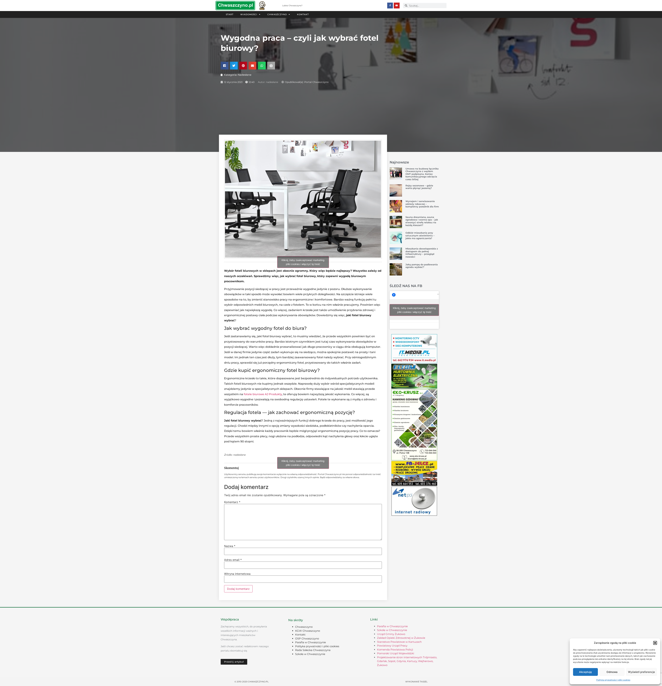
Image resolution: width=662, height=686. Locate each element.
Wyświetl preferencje (641, 672)
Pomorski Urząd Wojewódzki (395, 653)
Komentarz (232, 502)
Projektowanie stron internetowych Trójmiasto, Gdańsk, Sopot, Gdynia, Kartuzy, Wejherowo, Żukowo (407, 661)
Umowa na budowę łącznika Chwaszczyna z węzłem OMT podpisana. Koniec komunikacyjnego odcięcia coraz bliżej (422, 174)
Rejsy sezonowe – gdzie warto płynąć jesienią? (419, 187)
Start (229, 14)
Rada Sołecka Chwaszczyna (312, 650)
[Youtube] (397, 5)
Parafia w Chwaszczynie (310, 642)
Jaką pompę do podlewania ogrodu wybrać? (421, 266)
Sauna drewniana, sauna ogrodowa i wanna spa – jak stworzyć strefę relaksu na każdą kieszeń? (421, 221)
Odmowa (612, 672)
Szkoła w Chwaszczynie (310, 654)
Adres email (233, 559)
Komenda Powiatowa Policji (395, 649)
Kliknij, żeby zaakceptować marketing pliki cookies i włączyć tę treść (303, 262)
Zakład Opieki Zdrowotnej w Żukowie (401, 637)
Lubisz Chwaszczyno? (292, 5)
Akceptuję (585, 672)
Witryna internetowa (237, 573)
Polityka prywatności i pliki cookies (613, 680)
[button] (655, 643)
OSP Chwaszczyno (307, 638)
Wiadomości (248, 14)
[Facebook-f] (390, 5)
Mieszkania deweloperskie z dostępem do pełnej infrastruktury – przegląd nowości (421, 252)
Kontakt (303, 14)
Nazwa (229, 546)
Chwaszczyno (277, 14)
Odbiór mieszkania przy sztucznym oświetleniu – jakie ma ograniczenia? (420, 235)
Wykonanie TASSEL (416, 681)
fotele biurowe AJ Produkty (263, 394)
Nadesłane (244, 74)
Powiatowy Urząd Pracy (392, 645)
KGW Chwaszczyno (307, 630)
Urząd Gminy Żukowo (391, 634)
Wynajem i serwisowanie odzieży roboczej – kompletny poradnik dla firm (422, 204)
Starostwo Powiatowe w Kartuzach (399, 641)
